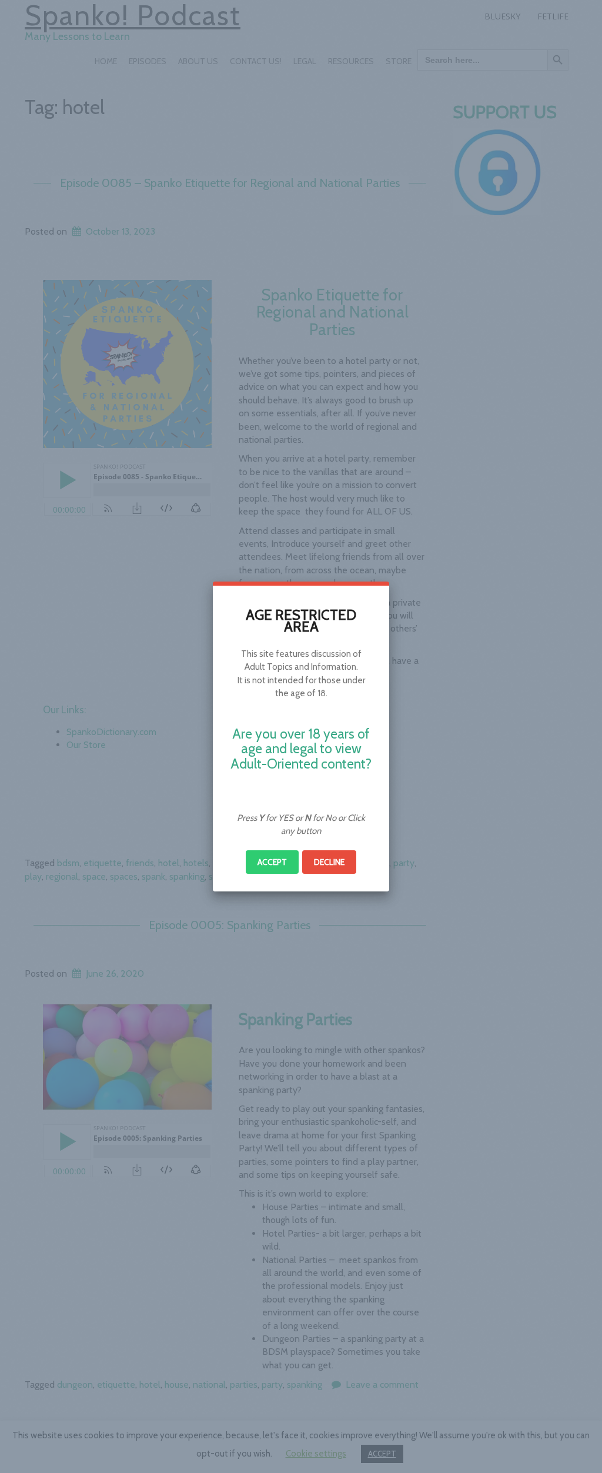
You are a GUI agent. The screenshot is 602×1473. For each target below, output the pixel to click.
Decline (329, 862)
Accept (272, 862)
